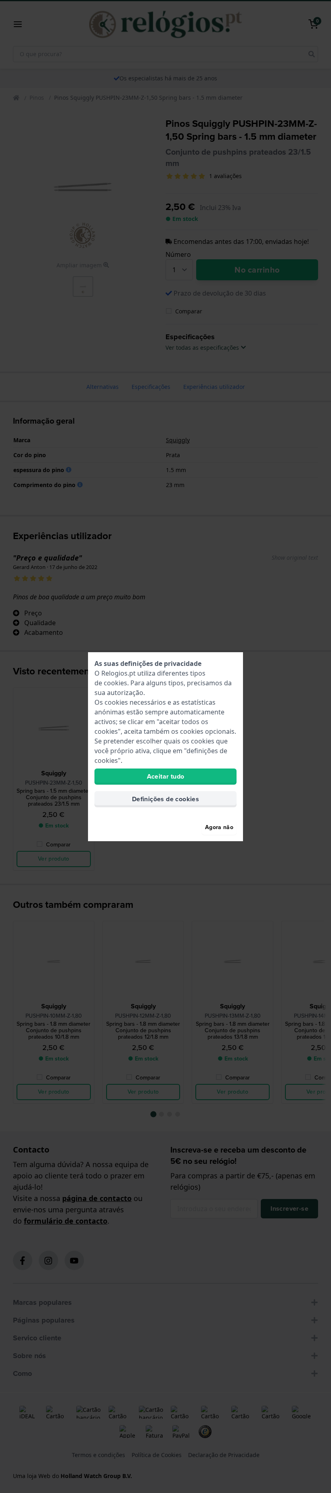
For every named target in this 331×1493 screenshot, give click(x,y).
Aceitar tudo (165, 776)
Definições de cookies (165, 799)
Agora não (219, 827)
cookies (115, 682)
